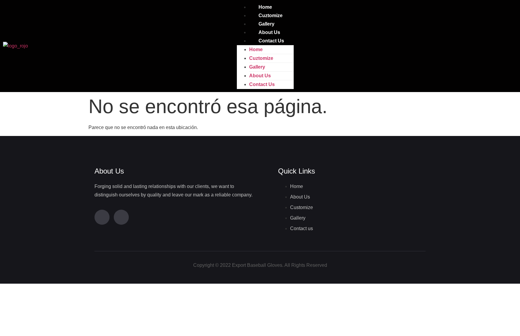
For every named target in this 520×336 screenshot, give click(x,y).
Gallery (266, 23)
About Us (269, 32)
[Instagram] (121, 217)
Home (265, 7)
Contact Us (271, 40)
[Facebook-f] (102, 217)
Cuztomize (270, 15)
